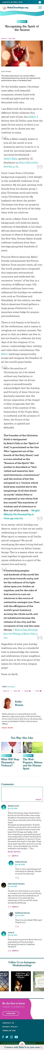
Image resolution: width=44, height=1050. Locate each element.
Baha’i (32, 116)
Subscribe (10, 1013)
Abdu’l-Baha (10, 158)
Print (37, 691)
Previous (2, 981)
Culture (22, 21)
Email (26, 691)
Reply (15, 856)
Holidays (11, 686)
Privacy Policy (10, 1026)
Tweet (10, 38)
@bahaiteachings (22, 965)
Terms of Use (9, 1030)
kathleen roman (22, 912)
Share (3, 38)
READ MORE (7, 727)
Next (42, 981)
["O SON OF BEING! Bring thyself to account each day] (22, 981)
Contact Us (8, 1023)
